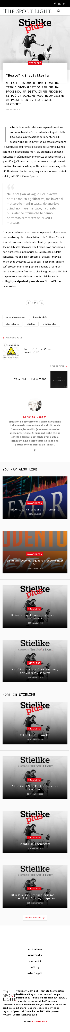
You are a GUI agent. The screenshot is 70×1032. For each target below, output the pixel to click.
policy (35, 967)
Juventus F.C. (40, 317)
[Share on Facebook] (28, 303)
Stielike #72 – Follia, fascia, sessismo (35, 787)
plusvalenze (12, 324)
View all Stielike (33, 917)
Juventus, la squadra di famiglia (35, 509)
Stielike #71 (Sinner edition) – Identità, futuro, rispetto (35, 896)
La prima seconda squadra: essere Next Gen (35, 562)
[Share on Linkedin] (41, 303)
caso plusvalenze (15, 317)
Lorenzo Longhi (35, 416)
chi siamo (35, 949)
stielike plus (49, 324)
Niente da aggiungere (35, 844)
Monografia (34, 503)
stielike (31, 324)
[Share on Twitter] (35, 303)
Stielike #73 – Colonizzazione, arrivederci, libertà (35, 671)
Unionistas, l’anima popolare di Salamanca (35, 616)
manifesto (35, 955)
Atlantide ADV (40, 1021)
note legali (35, 973)
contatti (35, 961)
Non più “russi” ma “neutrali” (37, 350)
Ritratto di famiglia (35, 735)
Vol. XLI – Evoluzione (30, 378)
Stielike (35, 63)
